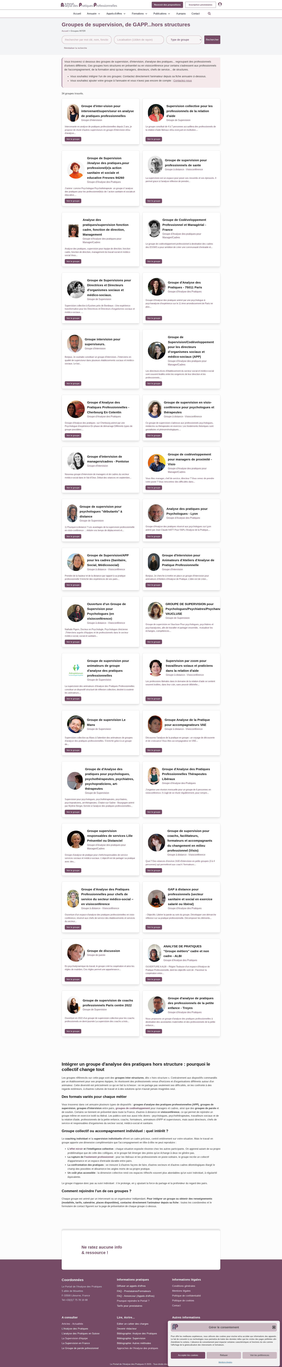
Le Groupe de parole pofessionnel (80, 1348)
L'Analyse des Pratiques (75, 1328)
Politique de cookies (183, 1300)
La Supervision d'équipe (75, 1338)
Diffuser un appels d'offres (131, 1286)
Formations (138, 13)
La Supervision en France (76, 1343)
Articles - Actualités (72, 1323)
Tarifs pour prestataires (129, 1305)
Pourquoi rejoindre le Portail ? (133, 1300)
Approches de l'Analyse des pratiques (137, 1348)
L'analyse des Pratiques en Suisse (80, 1333)
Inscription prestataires (200, 5)
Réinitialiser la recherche (75, 48)
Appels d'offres (114, 13)
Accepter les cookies (188, 1355)
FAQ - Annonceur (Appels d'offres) (136, 1296)
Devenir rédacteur (127, 1328)
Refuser (224, 1355)
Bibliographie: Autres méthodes (134, 1343)
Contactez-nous (182, 80)
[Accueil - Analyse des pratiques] (89, 5)
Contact (196, 13)
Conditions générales (183, 1286)
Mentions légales (225, 1362)
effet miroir (76, 1148)
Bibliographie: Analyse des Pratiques (137, 1333)
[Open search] (209, 13)
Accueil (77, 13)
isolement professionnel (99, 1157)
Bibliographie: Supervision (131, 1338)
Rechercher (212, 39)
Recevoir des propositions (167, 5)
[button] (273, 1327)
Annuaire (91, 13)
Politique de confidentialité (186, 1295)
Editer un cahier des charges (132, 1323)
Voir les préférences (259, 1355)
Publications (159, 13)
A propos (181, 13)
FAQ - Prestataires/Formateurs (134, 1291)
